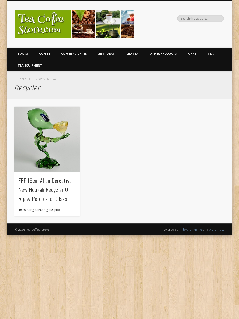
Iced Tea (131, 53)
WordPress (216, 229)
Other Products (163, 53)
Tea (211, 53)
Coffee (44, 53)
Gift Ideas (106, 53)
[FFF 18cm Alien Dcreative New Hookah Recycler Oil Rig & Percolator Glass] (47, 139)
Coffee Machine (74, 53)
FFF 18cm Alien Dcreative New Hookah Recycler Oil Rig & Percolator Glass (45, 189)
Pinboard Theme (190, 229)
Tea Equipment (30, 65)
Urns (192, 53)
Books (23, 53)
